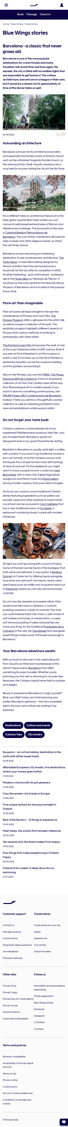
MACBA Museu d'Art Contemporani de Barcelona (32, 395)
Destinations (31, 24)
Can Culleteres (49, 504)
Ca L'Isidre (46, 508)
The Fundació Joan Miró (17, 345)
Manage (32, 14)
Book (20, 14)
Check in (45, 14)
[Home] (34, 5)
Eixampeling (50, 479)
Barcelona (34, 668)
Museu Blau (21, 278)
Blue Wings (17, 24)
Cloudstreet (39, 631)
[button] (6, 5)
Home (6, 24)
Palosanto (12, 589)
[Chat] (64, 1122)
